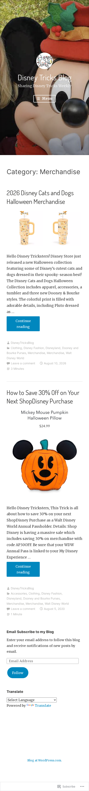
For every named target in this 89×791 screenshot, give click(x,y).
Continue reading (19, 325)
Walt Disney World (57, 603)
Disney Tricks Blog (45, 77)
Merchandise (36, 353)
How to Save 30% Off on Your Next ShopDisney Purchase (43, 396)
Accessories (19, 593)
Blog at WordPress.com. (44, 760)
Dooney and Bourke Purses (41, 598)
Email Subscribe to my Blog (30, 632)
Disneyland (53, 348)
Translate (43, 705)
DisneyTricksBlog (22, 342)
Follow (17, 673)
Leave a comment (23, 363)
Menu (46, 98)
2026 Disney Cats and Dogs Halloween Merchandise (40, 197)
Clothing (16, 348)
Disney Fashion (34, 348)
